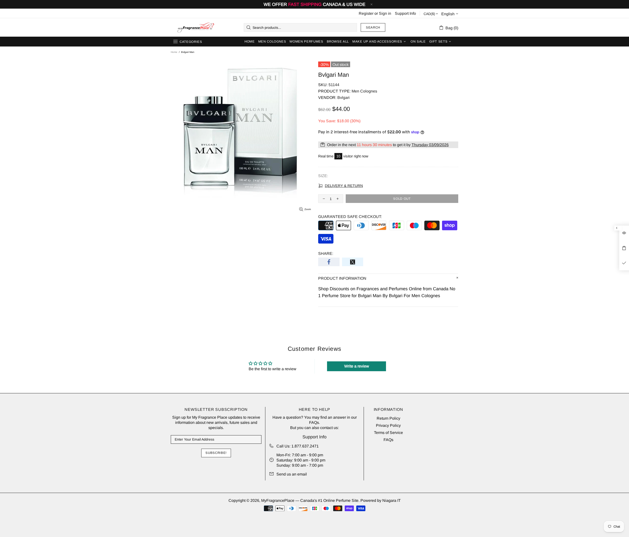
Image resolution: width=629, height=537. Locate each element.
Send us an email (291, 474)
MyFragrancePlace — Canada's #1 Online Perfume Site (195, 27)
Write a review (356, 366)
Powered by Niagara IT (380, 500)
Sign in (385, 13)
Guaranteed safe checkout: (350, 217)
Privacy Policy (388, 425)
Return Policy (388, 418)
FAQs (314, 422)
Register (366, 13)
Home (174, 52)
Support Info (405, 13)
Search (373, 27)
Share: (325, 253)
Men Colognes (364, 91)
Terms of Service (388, 432)
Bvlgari (343, 97)
